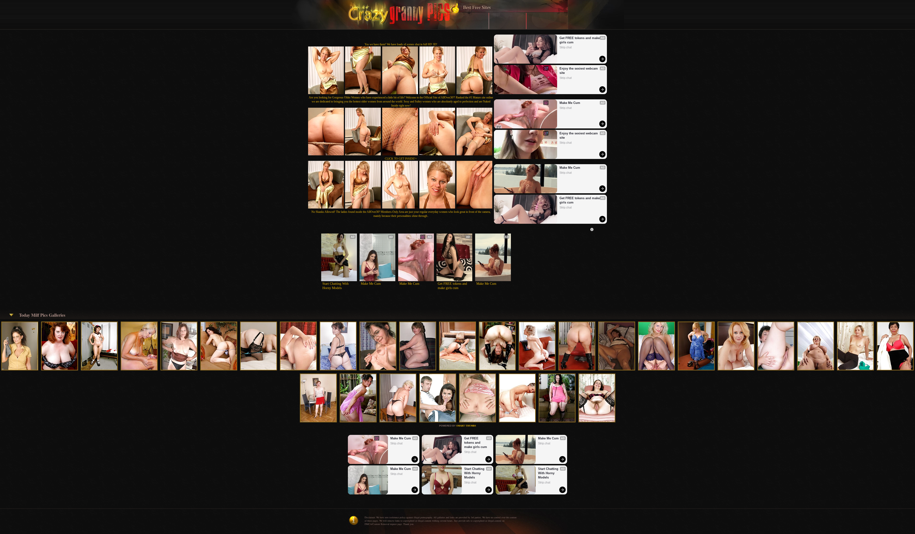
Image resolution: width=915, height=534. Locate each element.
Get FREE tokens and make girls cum (580, 40)
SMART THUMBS (466, 425)
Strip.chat (565, 47)
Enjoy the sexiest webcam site (579, 71)
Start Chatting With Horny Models (336, 286)
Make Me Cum (569, 103)
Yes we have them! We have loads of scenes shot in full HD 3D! (401, 44)
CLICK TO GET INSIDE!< (401, 158)
